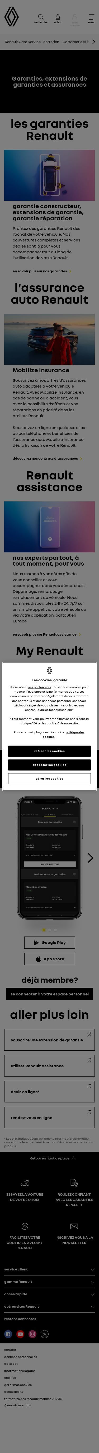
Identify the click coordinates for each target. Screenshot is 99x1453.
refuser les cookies (49, 751)
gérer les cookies (49, 778)
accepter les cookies (49, 765)
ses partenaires (39, 687)
